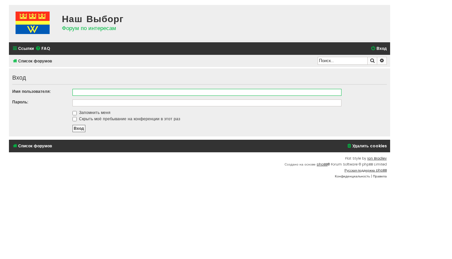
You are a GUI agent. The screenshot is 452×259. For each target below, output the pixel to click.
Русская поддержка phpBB (365, 170)
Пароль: (20, 102)
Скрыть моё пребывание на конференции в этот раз (129, 119)
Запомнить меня (94, 112)
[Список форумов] (34, 24)
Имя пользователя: (31, 91)
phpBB (322, 164)
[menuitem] (42, 48)
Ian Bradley (377, 158)
